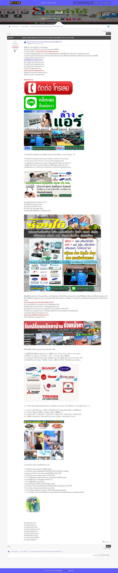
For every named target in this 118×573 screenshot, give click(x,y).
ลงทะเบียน (74, 18)
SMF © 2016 (52, 570)
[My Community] (15, 2)
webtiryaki (70, 570)
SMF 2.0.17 (47, 570)
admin (15, 42)
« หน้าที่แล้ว (105, 31)
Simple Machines (59, 570)
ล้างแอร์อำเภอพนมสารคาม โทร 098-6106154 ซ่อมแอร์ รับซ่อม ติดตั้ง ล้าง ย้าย (44, 42)
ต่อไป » (109, 31)
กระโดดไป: (94, 555)
